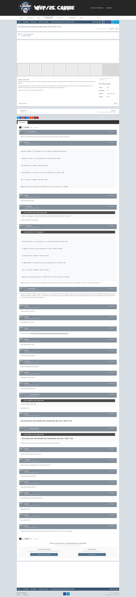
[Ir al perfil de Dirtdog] (22, 142)
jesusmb (27, 361)
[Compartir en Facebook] (20, 118)
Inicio (21, 17)
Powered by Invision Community (112, 594)
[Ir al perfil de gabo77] (22, 195)
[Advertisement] (68, 51)
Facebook (108, 22)
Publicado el (31, 133)
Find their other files (26, 35)
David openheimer (34, 394)
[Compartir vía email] (35, 118)
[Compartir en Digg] (25, 118)
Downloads (48, 17)
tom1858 (27, 459)
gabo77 (27, 195)
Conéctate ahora (92, 554)
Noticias (30, 17)
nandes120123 (31, 288)
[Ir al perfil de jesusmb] (22, 361)
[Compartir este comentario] (115, 131)
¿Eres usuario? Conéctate (97, 8)
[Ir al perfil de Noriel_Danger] (24, 131)
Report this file (23, 103)
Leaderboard (72, 17)
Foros (39, 17)
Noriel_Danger (31, 131)
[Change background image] (114, 8)
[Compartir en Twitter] (18, 118)
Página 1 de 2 (37, 127)
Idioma (18, 594)
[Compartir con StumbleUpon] (32, 118)
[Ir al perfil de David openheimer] (25, 394)
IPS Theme (19, 593)
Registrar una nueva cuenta (44, 554)
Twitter (116, 22)
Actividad (60, 17)
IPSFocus (25, 593)
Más (81, 17)
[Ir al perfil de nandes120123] (24, 288)
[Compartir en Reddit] (30, 118)
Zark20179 (30, 34)
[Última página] (31, 127)
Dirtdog (27, 142)
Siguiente (27, 127)
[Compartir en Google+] (23, 118)
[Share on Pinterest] (37, 118)
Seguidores (111, 28)
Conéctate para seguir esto (101, 28)
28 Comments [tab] (22, 122)
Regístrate (109, 8)
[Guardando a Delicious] (28, 118)
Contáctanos (25, 594)
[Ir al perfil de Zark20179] (21, 34)
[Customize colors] (117, 8)
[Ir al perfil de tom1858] (22, 459)
